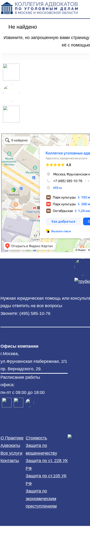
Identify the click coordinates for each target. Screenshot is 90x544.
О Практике (12, 438)
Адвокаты (10, 445)
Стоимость (36, 438)
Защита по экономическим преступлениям (41, 499)
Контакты (9, 460)
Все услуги (11, 453)
